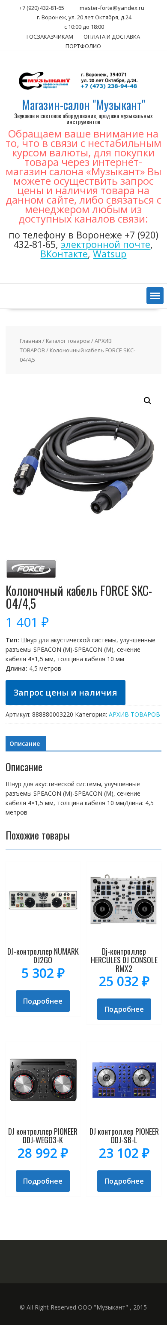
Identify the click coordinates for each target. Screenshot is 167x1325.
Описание (24, 743)
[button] (155, 295)
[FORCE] (31, 579)
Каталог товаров (68, 341)
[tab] (24, 743)
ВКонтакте (64, 253)
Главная (30, 341)
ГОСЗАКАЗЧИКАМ (50, 36)
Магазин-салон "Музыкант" (83, 104)
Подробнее (43, 1001)
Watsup (109, 253)
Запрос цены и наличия (65, 692)
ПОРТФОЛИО (83, 46)
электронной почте (105, 244)
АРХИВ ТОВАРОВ (134, 714)
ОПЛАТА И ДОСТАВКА (112, 36)
